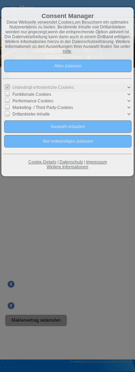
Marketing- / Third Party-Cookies (42, 107)
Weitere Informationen (67, 166)
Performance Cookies (32, 101)
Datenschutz (71, 162)
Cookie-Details (42, 162)
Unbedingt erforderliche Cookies (43, 87)
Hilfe (67, 51)
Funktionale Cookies (31, 94)
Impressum (96, 162)
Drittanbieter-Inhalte (31, 114)
